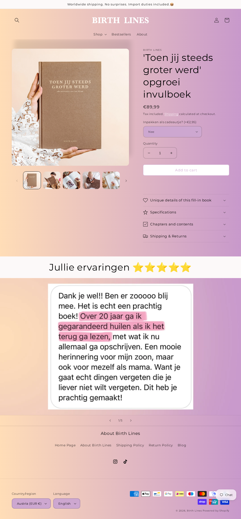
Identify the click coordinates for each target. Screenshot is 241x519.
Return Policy (161, 445)
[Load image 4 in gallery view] (91, 180)
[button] (17, 20)
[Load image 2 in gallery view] (51, 180)
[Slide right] (126, 180)
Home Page (65, 445)
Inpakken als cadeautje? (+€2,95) (169, 122)
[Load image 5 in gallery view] (111, 180)
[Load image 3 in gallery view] (71, 180)
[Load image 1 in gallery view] (32, 180)
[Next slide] (131, 420)
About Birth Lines (96, 445)
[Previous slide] (110, 420)
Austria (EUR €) (29, 503)
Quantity (150, 143)
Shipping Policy (130, 445)
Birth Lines (194, 510)
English (64, 503)
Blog (182, 445)
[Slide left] (17, 180)
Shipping (171, 114)
